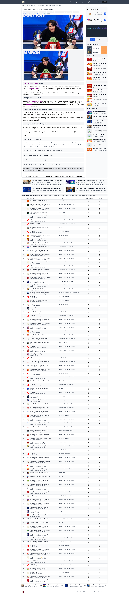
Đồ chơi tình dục (34, 355)
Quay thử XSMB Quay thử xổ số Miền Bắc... (40, 461)
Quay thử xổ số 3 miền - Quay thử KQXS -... (40, 442)
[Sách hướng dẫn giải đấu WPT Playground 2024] (89, 121)
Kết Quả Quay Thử (96, 79)
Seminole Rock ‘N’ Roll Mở (106, 127)
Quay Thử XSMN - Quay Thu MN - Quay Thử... (40, 250)
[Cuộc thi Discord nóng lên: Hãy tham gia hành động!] (89, 112)
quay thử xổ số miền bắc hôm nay (38, 202)
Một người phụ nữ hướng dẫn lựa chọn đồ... (40, 354)
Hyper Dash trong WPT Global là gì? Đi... (39, 472)
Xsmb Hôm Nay (104, 70)
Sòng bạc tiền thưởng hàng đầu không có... (40, 292)
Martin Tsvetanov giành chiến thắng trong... (40, 342)
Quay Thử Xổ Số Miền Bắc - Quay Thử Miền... (40, 285)
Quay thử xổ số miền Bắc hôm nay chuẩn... (40, 227)
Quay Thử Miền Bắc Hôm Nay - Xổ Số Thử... (40, 419)
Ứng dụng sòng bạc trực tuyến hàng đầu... (40, 281)
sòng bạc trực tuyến (85, 2)
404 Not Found (33, 495)
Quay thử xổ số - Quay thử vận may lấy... (39, 507)
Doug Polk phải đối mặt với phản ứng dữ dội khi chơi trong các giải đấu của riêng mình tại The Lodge (38, 176)
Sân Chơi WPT (96, 122)
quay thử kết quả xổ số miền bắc (37, 221)
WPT (105, 113)
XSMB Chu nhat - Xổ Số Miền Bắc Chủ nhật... (40, 361)
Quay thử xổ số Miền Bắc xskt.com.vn (38, 568)
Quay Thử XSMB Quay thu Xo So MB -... (39, 560)
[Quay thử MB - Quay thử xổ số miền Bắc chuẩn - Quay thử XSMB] (89, 140)
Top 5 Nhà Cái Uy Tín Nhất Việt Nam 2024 (39, 522)
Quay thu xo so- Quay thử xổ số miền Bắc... (40, 457)
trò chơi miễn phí (73, 2)
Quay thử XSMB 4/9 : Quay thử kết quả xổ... (40, 541)
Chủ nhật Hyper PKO (35, 401)
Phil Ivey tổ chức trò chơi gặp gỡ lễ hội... (39, 388)
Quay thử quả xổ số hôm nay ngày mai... (39, 484)
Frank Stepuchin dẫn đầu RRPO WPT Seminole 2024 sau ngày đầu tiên (68, 176)
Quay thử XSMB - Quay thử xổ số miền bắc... (40, 216)
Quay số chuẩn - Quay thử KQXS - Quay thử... (40, 277)
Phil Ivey (32, 389)
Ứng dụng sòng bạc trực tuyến (37, 282)
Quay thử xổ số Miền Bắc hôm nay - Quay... (40, 273)
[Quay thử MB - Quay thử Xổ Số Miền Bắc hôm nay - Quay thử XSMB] (89, 149)
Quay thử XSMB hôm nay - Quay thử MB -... (40, 403)
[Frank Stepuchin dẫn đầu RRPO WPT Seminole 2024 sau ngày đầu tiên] (89, 126)
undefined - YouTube (35, 223)
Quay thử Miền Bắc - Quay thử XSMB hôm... (40, 327)
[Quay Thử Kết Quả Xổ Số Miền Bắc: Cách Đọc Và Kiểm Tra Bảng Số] (89, 78)
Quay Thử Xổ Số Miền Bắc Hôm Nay (100, 150)
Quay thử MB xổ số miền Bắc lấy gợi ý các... (40, 288)
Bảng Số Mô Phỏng (104, 79)
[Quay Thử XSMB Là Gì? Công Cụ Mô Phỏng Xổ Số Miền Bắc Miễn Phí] (89, 59)
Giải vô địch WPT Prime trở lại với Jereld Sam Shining (49, 5)
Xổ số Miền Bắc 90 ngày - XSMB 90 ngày (39, 300)
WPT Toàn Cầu (96, 113)
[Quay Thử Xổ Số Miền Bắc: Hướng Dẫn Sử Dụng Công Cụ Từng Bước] (89, 64)
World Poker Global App (96, 51)
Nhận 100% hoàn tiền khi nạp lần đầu (96, 47)
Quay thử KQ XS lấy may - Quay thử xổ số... (40, 580)
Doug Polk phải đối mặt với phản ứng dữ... (40, 380)
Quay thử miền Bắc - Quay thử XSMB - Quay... (40, 438)
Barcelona (98, 118)
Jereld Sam (29, 104)
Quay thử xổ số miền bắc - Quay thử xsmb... (40, 446)
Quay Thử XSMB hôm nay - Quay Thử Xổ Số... (40, 411)
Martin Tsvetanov (34, 343)
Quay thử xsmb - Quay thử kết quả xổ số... (39, 537)
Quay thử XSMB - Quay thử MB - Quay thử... (40, 331)
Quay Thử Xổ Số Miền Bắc (98, 65)
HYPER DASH (33, 474)
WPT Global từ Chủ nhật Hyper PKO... (38, 400)
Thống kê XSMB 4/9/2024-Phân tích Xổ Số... (40, 365)
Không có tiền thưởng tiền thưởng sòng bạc (40, 294)
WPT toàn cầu (33, 213)
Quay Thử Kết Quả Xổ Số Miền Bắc (100, 132)
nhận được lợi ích (96, 2)
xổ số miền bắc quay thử (35, 232)
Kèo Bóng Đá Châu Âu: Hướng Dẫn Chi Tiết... (40, 476)
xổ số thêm (32, 449)
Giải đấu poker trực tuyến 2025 (37, 432)
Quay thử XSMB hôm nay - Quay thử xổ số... (40, 242)
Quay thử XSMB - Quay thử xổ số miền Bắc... (40, 246)
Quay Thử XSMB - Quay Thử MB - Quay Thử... (40, 518)
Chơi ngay (103, 48)
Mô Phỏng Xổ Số (103, 60)
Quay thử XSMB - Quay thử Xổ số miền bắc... (40, 526)
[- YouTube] (89, 131)
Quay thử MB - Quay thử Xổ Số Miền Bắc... (39, 200)
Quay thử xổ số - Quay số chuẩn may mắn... (40, 369)
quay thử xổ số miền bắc (29, 5)
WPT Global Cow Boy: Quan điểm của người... (40, 204)
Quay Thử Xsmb (96, 60)
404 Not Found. (33, 572)
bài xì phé (32, 382)
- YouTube (32, 219)
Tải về (104, 1)
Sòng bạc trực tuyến (35, 512)
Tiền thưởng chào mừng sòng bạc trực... (39, 511)
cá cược (32, 478)
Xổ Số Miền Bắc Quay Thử (98, 74)
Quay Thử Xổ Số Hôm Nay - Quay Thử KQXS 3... (40, 258)
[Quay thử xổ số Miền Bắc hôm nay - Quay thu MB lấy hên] (89, 135)
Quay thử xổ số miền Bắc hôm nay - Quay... (40, 311)
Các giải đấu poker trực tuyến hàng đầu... (39, 430)
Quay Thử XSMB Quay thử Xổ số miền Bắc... (40, 304)
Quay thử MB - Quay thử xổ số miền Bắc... (39, 350)
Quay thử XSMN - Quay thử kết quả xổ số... (40, 576)
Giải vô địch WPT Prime (31, 83)
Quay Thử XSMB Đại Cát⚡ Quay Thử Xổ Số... (40, 557)
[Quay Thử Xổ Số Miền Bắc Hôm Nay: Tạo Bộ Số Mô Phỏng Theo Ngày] (89, 69)
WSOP (102, 118)
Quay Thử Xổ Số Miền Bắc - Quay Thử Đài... (40, 488)
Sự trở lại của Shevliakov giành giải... (38, 308)
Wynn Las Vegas (33, 88)
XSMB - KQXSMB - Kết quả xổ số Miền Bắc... (40, 423)
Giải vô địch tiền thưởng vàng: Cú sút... (39, 212)
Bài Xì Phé (95, 127)
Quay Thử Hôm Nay (96, 70)
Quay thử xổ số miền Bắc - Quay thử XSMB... (40, 319)
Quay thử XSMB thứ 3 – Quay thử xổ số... (39, 262)
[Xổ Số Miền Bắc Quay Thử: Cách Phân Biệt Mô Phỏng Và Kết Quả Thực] (89, 73)
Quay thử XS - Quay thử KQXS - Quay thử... (40, 491)
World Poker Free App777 (96, 53)
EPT (94, 118)
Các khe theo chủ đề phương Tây (37, 205)
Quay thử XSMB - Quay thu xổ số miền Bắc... (40, 235)
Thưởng (101, 113)
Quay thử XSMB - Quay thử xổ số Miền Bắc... (40, 208)
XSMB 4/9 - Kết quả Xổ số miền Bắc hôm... (39, 338)
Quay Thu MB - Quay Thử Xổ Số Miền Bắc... (40, 239)
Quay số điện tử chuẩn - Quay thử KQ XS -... (40, 415)
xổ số (31, 228)
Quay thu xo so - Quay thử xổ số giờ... (38, 426)
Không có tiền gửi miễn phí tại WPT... (38, 396)
